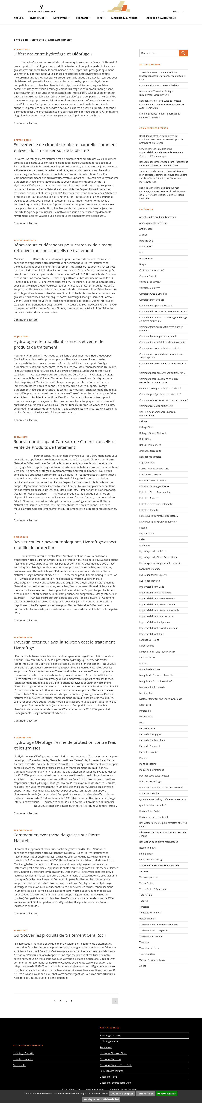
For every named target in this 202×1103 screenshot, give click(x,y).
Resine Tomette (147, 847)
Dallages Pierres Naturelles (153, 433)
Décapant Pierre (108, 1076)
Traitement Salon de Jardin (153, 930)
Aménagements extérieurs (153, 222)
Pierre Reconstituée (149, 752)
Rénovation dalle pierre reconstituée (158, 841)
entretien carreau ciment (152, 480)
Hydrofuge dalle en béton (152, 551)
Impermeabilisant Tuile (151, 633)
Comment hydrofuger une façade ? (157, 336)
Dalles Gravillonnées (150, 444)
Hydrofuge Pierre (109, 1041)
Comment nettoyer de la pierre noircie (159, 348)
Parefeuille (145, 710)
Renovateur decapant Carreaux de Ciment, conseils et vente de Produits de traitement (65, 444)
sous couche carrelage (151, 859)
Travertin (144, 942)
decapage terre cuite (150, 450)
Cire (99, 18)
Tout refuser (145, 1093)
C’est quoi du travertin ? (151, 270)
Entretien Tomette (148, 509)
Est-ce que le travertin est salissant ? (158, 515)
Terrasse (143, 871)
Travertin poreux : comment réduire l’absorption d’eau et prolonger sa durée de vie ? (162, 76)
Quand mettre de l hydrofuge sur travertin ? (162, 799)
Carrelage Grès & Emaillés (153, 293)
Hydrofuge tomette (23, 1059)
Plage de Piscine (147, 763)
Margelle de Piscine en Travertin (156, 675)
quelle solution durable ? (152, 805)
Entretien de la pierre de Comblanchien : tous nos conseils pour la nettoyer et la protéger (161, 139)
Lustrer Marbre (147, 657)
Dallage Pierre (146, 427)
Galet (142, 539)
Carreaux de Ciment (149, 281)
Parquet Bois (146, 716)
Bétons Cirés (146, 246)
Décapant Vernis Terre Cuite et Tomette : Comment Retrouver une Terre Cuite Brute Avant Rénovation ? (161, 104)
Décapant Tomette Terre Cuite (115, 1082)
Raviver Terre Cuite (149, 811)
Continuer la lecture (26, 123)
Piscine (143, 757)
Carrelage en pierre (149, 287)
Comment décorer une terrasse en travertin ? (163, 311)
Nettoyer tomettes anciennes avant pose (160, 698)
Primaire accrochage (150, 781)
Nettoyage (60, 18)
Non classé (145, 704)
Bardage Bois (146, 240)
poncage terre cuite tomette (154, 775)
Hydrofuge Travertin (149, 580)
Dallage (143, 421)
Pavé (141, 722)
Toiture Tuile (145, 894)
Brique (142, 264)
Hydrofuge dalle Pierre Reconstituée (158, 557)
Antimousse (106, 1047)
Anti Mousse (145, 228)
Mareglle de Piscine (149, 669)
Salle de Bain (146, 853)
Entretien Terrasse (149, 498)
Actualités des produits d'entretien (157, 216)
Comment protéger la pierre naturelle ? (160, 394)
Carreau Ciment (147, 276)
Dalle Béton (145, 439)
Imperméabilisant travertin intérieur (158, 627)
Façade (143, 527)
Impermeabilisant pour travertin (156, 616)
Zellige (142, 965)
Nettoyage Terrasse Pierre (113, 1053)
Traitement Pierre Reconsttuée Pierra (158, 924)
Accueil (19, 18)
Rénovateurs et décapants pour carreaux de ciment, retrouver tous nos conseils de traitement (63, 247)
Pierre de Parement (149, 746)
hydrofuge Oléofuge (149, 568)
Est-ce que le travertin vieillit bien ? (158, 521)
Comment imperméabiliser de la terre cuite (162, 342)
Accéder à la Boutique (161, 18)
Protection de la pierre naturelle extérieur (161, 787)
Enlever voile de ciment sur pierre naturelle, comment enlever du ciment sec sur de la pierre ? (65, 147)
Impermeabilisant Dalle (151, 586)
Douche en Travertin (150, 474)
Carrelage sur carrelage (151, 299)
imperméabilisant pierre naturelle (157, 604)
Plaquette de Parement (151, 769)
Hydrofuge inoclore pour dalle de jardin (160, 563)
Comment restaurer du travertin (156, 405)
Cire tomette (19, 1065)
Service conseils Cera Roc (152, 148)
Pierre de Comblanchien (152, 740)
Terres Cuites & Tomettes (152, 889)
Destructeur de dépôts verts (154, 468)
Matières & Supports (124, 18)
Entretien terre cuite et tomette (155, 503)
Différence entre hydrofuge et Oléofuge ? (53, 54)
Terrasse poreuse (148, 877)
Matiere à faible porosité (152, 687)
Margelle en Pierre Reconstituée (156, 681)
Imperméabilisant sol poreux (154, 622)
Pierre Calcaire (147, 728)
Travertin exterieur (149, 948)
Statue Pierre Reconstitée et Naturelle (159, 865)
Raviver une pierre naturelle (154, 817)
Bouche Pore (146, 258)
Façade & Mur (146, 533)
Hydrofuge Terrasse (110, 1035)
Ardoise (143, 234)
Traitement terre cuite (151, 936)
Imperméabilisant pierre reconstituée (159, 610)
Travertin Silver (147, 953)
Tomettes (144, 906)
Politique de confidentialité (101, 1099)
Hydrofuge (37, 18)
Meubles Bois (146, 693)
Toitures (143, 900)
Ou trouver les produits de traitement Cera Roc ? (60, 935)
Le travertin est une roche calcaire (157, 651)
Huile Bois (144, 545)
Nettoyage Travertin (110, 1059)
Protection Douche (149, 793)
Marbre (143, 663)
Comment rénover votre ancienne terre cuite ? (163, 400)
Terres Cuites (146, 883)
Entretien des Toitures (111, 1070)
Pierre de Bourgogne (150, 734)
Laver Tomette (146, 645)
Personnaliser (166, 1093)
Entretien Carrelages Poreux (154, 486)
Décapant (82, 18)
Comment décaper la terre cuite (156, 305)
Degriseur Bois (147, 462)
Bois (141, 252)
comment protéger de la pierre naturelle (160, 388)
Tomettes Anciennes (150, 912)
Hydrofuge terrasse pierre (153, 574)
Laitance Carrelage (149, 639)
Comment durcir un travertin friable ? (159, 85)
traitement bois (147, 918)
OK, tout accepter (122, 1093)
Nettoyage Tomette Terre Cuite (116, 1065)
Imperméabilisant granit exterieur (157, 598)
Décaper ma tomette (150, 456)
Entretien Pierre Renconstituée (155, 492)
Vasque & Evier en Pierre (152, 959)
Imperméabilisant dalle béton (155, 592)
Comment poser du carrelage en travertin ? (162, 372)
